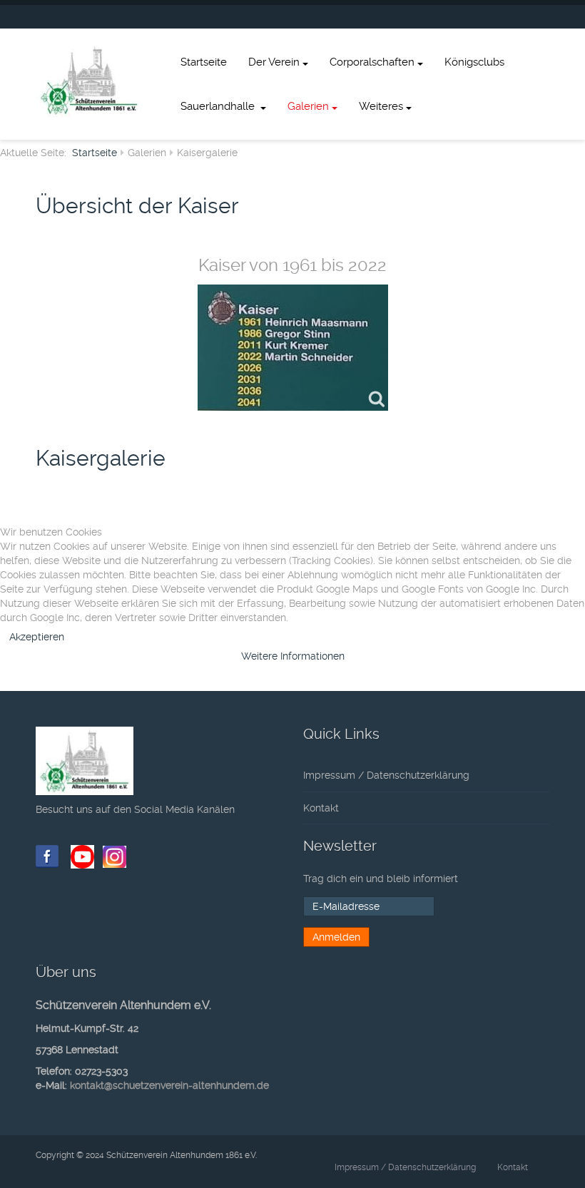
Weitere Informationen (293, 656)
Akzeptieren (36, 636)
